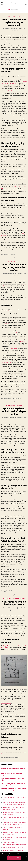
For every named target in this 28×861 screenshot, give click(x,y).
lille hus (5, 757)
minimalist (12, 254)
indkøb (13, 590)
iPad (9, 310)
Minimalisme (11, 16)
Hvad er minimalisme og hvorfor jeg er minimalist (14, 22)
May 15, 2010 (21, 608)
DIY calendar (8, 324)
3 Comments (15, 419)
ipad (13, 398)
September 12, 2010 (21, 273)
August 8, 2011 (21, 28)
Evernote (22, 341)
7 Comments (15, 275)
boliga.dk (5, 646)
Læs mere (16, 858)
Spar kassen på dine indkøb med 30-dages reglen (14, 411)
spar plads (16, 757)
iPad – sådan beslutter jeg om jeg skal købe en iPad (14, 267)
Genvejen (14, 3)
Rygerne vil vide (13, 333)
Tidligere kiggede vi (6, 703)
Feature (9, 261)
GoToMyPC (14, 348)
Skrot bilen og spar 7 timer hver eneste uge (13, 847)
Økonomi (17, 16)
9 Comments (15, 30)
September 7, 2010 (21, 417)
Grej (14, 261)
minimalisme (6, 254)
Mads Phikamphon (10, 28)
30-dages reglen (7, 398)
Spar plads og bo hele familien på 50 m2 (14, 603)
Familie (9, 598)
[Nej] (26, 856)
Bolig (5, 598)
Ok (9, 858)
